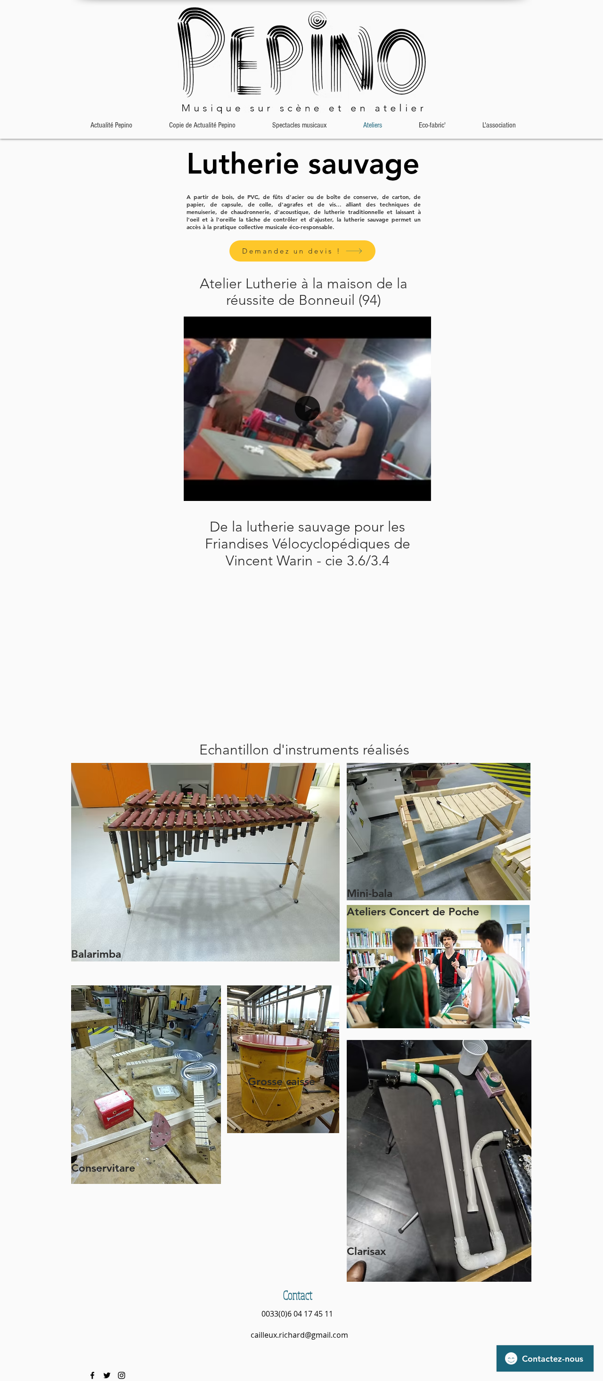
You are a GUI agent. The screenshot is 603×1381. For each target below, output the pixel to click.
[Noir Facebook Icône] (92, 1375)
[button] (419, 490)
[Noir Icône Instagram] (121, 1375)
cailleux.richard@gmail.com (299, 1335)
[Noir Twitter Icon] (107, 1375)
